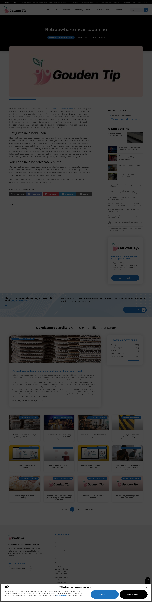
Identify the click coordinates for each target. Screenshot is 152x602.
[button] (146, 587)
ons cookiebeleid (61, 595)
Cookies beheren (133, 594)
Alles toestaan (104, 594)
